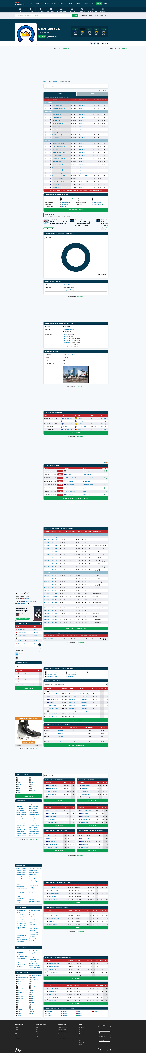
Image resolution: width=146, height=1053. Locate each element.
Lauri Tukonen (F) (72, 672)
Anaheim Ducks (20, 804)
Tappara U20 (80, 429)
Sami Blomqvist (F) (86, 788)
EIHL (32, 981)
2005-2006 (46, 619)
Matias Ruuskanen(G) (57, 108)
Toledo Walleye (32, 930)
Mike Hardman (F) (22, 629)
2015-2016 (46, 590)
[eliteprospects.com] (19, 3)
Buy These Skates (28, 742)
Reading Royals (32, 919)
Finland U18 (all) (73, 696)
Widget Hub (82, 1027)
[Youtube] (25, 593)
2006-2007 (46, 616)
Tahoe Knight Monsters (34, 928)
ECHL (19, 782)
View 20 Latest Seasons (76, 745)
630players (49, 1011)
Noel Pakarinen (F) (70, 481)
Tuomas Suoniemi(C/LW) (58, 176)
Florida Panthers (20, 827)
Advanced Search (101, 15)
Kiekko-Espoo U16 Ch (68, 340)
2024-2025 (46, 542)
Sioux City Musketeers (34, 957)
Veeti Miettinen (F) (52, 785)
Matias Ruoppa (66, 202)
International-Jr (83, 696)
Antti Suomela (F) (53, 896)
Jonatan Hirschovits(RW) (58, 152)
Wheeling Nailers (33, 938)
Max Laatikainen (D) (54, 711)
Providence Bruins (33, 876)
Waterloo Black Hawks (34, 965)
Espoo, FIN (81, 108)
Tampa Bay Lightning (34, 823)
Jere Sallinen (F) (52, 1000)
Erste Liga (33, 986)
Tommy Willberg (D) (86, 810)
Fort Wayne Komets (21, 923)
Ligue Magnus (34, 979)
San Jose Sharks (33, 816)
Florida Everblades (20, 921)
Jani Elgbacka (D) (85, 838)
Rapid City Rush (32, 917)
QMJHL (36, 641)
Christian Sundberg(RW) (58, 173)
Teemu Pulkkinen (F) (53, 797)
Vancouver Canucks (34, 829)
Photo (80, 1036)
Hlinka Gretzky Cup (84, 694)
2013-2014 (46, 596)
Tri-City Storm (32, 961)
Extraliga (33, 790)
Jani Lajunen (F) (71, 676)
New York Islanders (33, 806)
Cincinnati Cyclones (21, 919)
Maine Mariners (20, 941)
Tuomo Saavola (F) (70, 488)
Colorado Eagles (20, 886)
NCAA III (33, 1000)
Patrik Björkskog (98, 204)
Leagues (46, 3)
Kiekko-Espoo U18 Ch (68, 344)
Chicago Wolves (20, 879)
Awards (78, 3)
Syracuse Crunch (33, 890)
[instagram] (94, 43)
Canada (16, 1029)
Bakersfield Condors (21, 870)
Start (44, 81)
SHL (32, 784)
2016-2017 (46, 588)
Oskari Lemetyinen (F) (53, 844)
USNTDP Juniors (33, 963)
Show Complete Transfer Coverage (75, 498)
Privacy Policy (82, 1034)
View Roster (60, 730)
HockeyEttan (21, 981)
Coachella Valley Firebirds (20, 883)
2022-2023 (46, 548)
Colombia (71, 691)
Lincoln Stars (19, 966)
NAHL (32, 780)
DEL (19, 1005)
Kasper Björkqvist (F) (54, 893)
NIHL (35, 635)
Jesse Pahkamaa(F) (57, 167)
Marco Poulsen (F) (85, 841)
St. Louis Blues (32, 821)
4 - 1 (91, 424)
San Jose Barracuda (33, 885)
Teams (38, 3)
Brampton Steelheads (88, 478)
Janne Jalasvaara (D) (52, 672)
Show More (29, 688)
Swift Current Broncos (88, 484)
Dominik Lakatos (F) (22, 632)
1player (80, 1011)
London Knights (86, 471)
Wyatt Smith (26, 598)
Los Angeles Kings (20, 829)
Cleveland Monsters (21, 881)
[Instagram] (22, 593)
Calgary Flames (20, 810)
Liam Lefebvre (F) (22, 641)
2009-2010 (46, 608)
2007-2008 (46, 613)
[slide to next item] (106, 228)
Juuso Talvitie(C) (56, 178)
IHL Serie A (33, 977)
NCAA (19, 786)
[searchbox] (47, 15)
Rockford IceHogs (33, 881)
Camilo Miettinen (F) (52, 676)
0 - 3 (91, 421)
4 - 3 (91, 426)
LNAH (32, 1003)
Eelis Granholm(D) (57, 117)
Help (80, 1031)
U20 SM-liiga (54, 566)
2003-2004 (46, 625)
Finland (16, 1034)
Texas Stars (32, 893)
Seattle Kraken (32, 819)
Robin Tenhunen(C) (57, 181)
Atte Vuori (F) (69, 474)
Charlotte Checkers (21, 876)
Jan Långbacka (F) (85, 836)
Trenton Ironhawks (33, 932)
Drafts (61, 3)
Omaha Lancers (33, 955)
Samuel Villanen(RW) (57, 187)
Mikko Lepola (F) (52, 838)
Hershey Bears (20, 898)
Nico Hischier (23, 685)
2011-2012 (46, 602)
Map (73, 290)
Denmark (36, 638)
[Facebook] (16, 593)
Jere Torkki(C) (55, 184)
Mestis (20, 986)
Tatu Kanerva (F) (86, 794)
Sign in (105, 3)
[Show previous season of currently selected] (45, 86)
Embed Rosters (103, 91)
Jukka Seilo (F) (84, 847)
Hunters (65, 334)
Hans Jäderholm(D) (57, 129)
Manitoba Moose (33, 870)
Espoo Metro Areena (68, 354)
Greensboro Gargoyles (21, 925)
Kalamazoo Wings (20, 937)
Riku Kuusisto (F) (52, 791)
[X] (19, 593)
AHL (35, 629)
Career (80, 1044)
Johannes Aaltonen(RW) (58, 143)
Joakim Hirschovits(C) (57, 149)
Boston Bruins (19, 806)
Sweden (17, 1027)
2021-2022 (46, 554)
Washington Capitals (34, 833)
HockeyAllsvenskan (23, 977)
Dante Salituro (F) (22, 635)
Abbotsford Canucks (21, 868)
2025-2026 (46, 540)
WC (19, 1011)
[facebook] (98, 43)
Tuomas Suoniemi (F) (53, 816)
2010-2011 (46, 605)
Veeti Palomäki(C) (56, 170)
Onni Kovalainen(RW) (57, 158)
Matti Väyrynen (66, 204)
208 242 (106, 43)
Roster (59, 94)
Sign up (99, 3)
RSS (80, 1040)
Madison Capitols (33, 950)
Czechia (36, 632)
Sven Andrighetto (24, 673)
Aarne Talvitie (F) (53, 921)
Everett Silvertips (87, 474)
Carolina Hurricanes (21, 812)
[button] (103, 9)
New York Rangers (33, 808)
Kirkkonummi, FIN (83, 181)
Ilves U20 (79, 418)
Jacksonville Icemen (21, 935)
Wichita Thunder (33, 941)
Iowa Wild (18, 900)
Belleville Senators (20, 872)
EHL (19, 990)
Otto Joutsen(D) (56, 126)
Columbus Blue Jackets (22, 819)
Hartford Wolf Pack (21, 893)
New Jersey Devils (33, 804)
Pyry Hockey (85, 488)
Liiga (32, 786)
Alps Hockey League (36, 975)
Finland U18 (72, 694)
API (80, 1038)
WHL (19, 788)
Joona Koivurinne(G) (57, 105)
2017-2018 (46, 581)
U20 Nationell (21, 979)
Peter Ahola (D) (52, 994)
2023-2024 (46, 545)
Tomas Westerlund (66, 198)
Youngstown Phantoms (34, 967)
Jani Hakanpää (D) (93, 672)
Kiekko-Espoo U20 (67, 329)
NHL (19, 778)
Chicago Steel (19, 954)
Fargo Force (19, 962)
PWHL (32, 1013)
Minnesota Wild (20, 831)
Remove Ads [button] (123, 48)
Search (75, 15)
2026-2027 (46, 537)
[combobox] (47, 15)
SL (19, 1003)
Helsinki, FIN (82, 105)
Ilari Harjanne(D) (56, 120)
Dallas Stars (19, 821)
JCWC (51, 638)
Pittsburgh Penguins (34, 814)
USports (33, 1005)
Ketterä (84, 491)
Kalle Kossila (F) (53, 714)
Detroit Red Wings (20, 823)
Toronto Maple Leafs (34, 825)
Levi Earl (64, 206)
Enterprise (81, 1042)
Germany (17, 1036)
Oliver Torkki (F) (70, 484)
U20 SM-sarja (45, 32)
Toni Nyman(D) (56, 135)
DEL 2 (19, 1007)
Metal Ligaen (21, 988)
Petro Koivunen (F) (86, 797)
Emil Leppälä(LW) (56, 164)
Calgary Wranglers (20, 874)
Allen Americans (20, 912)
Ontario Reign (32, 874)
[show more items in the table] (39, 644)
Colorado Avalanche (21, 816)
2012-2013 (46, 599)
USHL (32, 778)
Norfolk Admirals (33, 912)
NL (31, 788)
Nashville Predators (21, 835)
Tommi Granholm (98, 198)
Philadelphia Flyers (33, 812)
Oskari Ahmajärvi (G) (71, 478)
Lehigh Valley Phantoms (35, 868)
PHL (32, 988)
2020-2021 (46, 560)
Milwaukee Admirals (34, 872)
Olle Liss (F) (20, 638)
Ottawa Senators (33, 810)
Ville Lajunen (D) (72, 674)
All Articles (49, 228)
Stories (71, 3)
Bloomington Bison (21, 917)
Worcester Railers (33, 943)
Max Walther (65, 200)
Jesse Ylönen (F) (53, 716)
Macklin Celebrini (24, 676)
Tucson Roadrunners (34, 897)
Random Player (87, 15)
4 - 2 (91, 429)
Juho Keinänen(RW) (57, 155)
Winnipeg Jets (32, 835)
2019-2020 (46, 566)
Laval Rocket (19, 902)
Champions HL (22, 992)
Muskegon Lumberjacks (35, 953)
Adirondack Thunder (21, 910)
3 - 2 (91, 418)
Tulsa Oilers (32, 936)
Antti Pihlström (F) (51, 674)
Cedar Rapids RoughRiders (19, 951)
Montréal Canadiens (21, 833)
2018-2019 (46, 575)
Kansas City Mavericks (21, 939)
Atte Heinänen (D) (70, 491)
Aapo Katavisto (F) (53, 699)
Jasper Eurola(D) (56, 114)
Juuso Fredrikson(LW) (57, 146)
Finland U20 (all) (73, 699)
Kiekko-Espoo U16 (67, 338)
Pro (93, 3)
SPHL (19, 784)
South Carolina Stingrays (32, 925)
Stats (31, 3)
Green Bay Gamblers (21, 964)
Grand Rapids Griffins (21, 888)
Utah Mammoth (33, 827)
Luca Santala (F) (70, 471)
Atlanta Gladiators (20, 914)
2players (49, 1015)
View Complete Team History (76, 628)
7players (49, 1013)
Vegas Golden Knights (34, 831)
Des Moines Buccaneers (22, 956)
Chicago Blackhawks (21, 814)
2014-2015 (46, 593)
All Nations (17, 1038)
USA (16, 1031)
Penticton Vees (86, 481)
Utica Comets (32, 899)
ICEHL (19, 1015)
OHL (19, 790)
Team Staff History (75, 210)
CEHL (32, 984)
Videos (54, 3)
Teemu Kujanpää (98, 200)
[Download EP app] (28, 613)
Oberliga (20, 1009)
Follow (42, 36)
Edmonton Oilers (20, 825)
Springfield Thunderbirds (32, 888)
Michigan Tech (86, 494)
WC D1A (20, 1013)
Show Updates (53, 36)
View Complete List (75, 720)
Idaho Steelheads (20, 931)
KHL (32, 782)
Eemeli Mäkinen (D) (86, 819)
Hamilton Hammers (21, 890)
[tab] (59, 94)
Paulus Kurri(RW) (56, 161)
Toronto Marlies (33, 895)
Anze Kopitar (28, 601)
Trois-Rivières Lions (33, 934)
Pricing (86, 3)
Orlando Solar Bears (34, 914)
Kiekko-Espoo (66, 336)
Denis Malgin (23, 679)
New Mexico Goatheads (34, 910)
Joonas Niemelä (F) (52, 822)
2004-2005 (46, 622)
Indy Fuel (18, 933)
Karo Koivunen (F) (52, 788)
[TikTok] (28, 593)
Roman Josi (23, 682)
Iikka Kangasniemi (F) (54, 975)
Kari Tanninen (97, 202)
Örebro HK (71, 714)
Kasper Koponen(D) (57, 132)
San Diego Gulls (32, 883)
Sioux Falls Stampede (34, 959)
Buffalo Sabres (19, 808)
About (80, 1029)
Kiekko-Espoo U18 (67, 342)
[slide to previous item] (102, 228)
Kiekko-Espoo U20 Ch (68, 346)
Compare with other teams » (95, 190)
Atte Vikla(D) (55, 138)
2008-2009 (46, 610)
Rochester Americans (34, 879)
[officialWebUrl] (91, 43)
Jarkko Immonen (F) (53, 794)
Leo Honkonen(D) (56, 123)
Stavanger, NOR (83, 176)
